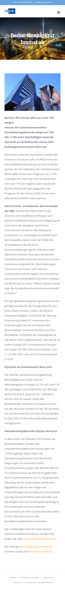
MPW (13, 577)
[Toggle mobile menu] (58, 12)
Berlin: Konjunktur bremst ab (35, 546)
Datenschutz (48, 577)
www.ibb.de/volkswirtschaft (40, 538)
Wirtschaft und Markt (40, 551)
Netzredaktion (47, 582)
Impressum (18, 582)
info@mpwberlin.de (43, 2)
